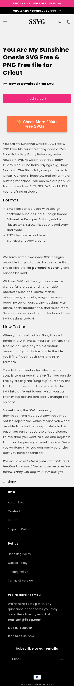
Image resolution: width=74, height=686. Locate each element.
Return (13, 520)
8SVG (31, 684)
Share (11, 482)
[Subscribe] (61, 659)
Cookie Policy (18, 563)
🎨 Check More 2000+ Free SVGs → (37, 124)
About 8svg (16, 502)
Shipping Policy (19, 529)
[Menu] (5, 21)
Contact (14, 511)
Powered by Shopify (43, 684)
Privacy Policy (18, 572)
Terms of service (20, 581)
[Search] (60, 21)
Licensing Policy (19, 554)
